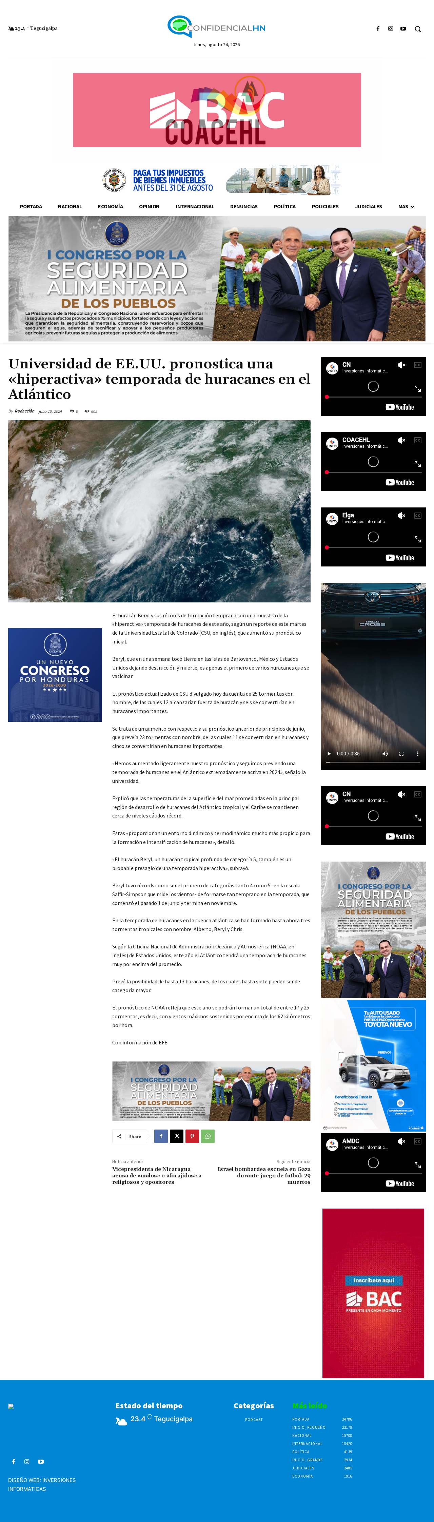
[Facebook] (377, 29)
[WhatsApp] (208, 1136)
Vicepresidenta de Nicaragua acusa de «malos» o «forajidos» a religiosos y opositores (156, 1176)
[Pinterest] (192, 1136)
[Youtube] (403, 29)
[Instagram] (390, 29)
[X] (176, 1136)
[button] (418, 29)
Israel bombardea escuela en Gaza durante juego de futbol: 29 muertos (264, 1176)
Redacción (24, 411)
